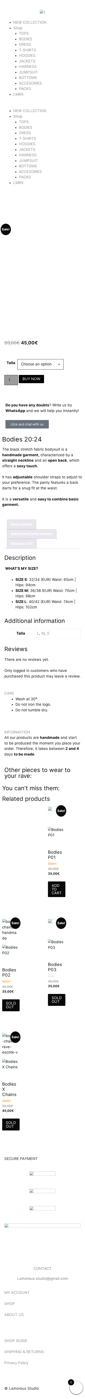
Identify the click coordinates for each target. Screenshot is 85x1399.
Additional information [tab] (32, 534)
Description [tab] (21, 524)
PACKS (25, 88)
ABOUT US (14, 1315)
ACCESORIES (30, 83)
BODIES (25, 39)
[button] (42, 105)
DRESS (25, 44)
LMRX (18, 94)
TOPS (24, 33)
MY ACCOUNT (17, 1292)
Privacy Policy (16, 1363)
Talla (11, 363)
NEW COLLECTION (29, 22)
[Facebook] (9, 1254)
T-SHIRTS (27, 50)
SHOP (9, 1303)
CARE (9, 693)
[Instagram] (21, 1254)
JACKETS (27, 61)
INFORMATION (17, 732)
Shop (17, 28)
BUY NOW (31, 379)
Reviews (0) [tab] (22, 543)
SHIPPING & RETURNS (24, 1352)
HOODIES (27, 55)
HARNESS (28, 66)
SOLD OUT (11, 1005)
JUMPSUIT (28, 72)
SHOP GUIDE (15, 1341)
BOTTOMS (28, 77)
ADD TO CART (57, 889)
